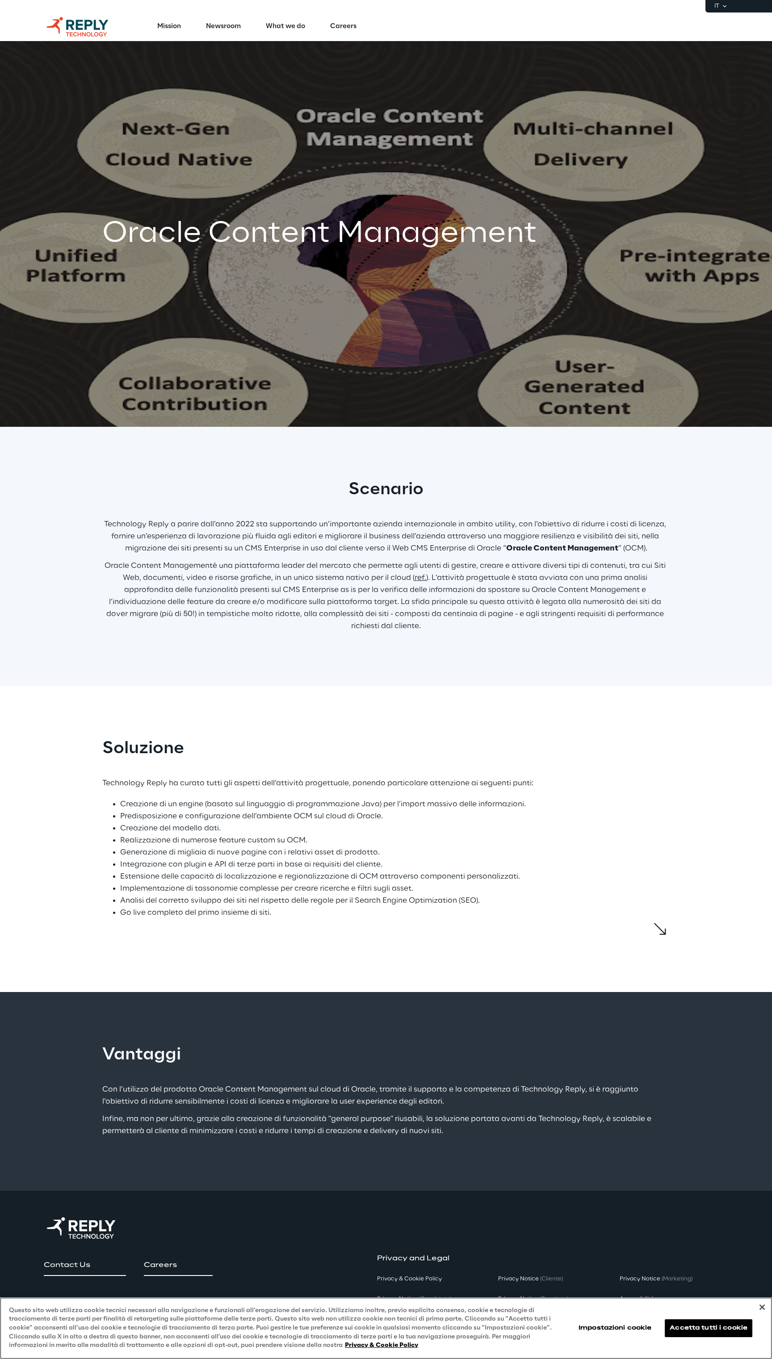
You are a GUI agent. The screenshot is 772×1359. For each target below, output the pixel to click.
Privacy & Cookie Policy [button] (409, 1279)
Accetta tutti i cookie (708, 1328)
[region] (386, 1328)
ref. (420, 578)
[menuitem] (169, 27)
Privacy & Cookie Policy (381, 1345)
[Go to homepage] (86, 27)
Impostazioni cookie (615, 1328)
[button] (85, 1265)
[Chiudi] (762, 1307)
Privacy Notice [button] (530, 1279)
